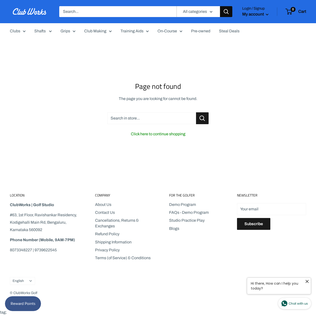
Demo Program (182, 204)
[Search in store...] (202, 118)
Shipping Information (113, 242)
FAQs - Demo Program (189, 212)
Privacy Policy (107, 250)
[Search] (226, 11)
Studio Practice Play (187, 220)
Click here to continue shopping (158, 134)
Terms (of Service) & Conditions (123, 258)
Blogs (174, 228)
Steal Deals (229, 31)
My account (253, 14)
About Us (103, 204)
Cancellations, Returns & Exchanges (117, 223)
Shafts (40, 31)
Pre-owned (200, 31)
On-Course (167, 31)
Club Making (95, 31)
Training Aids (131, 31)
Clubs (15, 31)
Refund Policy (107, 234)
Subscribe (253, 224)
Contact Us (105, 212)
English (18, 281)
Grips (65, 31)
